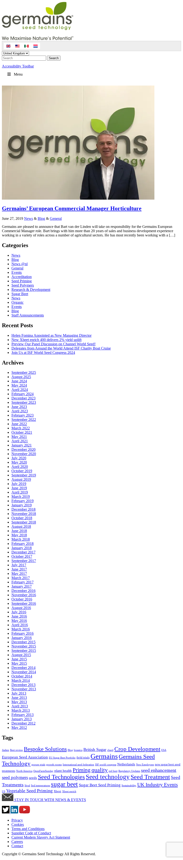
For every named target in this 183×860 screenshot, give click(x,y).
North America (24, 771)
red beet (113, 771)
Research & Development (30, 290)
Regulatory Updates (129, 771)
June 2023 (19, 407)
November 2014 (23, 672)
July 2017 (18, 565)
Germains (104, 756)
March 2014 (20, 680)
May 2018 (19, 535)
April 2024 (19, 390)
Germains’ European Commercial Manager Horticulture (72, 208)
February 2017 (22, 582)
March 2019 (20, 497)
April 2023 (19, 411)
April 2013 (19, 706)
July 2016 (18, 612)
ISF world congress (105, 764)
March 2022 (20, 428)
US (3, 791)
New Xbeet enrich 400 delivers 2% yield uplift (46, 340)
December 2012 (23, 723)
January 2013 (21, 719)
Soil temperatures (40, 785)
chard (110, 750)
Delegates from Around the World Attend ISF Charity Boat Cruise (61, 348)
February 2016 (22, 633)
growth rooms (54, 764)
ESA (163, 750)
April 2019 (19, 492)
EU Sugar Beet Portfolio (62, 757)
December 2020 (23, 449)
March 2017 (20, 578)
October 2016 (21, 599)
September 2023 (23, 402)
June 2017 (19, 569)
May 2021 (19, 437)
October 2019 (21, 471)
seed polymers (15, 777)
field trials (83, 757)
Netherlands (126, 764)
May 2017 (19, 574)
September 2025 (23, 372)
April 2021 (19, 441)
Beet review (16, 750)
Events (16, 272)
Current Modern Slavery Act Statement (40, 837)
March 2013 (20, 710)
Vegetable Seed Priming (29, 790)
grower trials (38, 764)
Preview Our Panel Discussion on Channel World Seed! (53, 344)
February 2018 (22, 544)
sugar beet (64, 784)
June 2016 (19, 616)
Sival (27, 785)
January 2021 (21, 445)
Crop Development (137, 749)
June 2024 (19, 381)
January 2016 (21, 638)
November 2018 (23, 514)
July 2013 (18, 693)
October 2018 (21, 518)
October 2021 (21, 432)
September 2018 (23, 522)
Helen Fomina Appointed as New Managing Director (51, 335)
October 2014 (21, 676)
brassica (78, 750)
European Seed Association (25, 757)
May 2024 (19, 385)
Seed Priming (21, 281)
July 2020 (18, 458)
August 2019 (21, 479)
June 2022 (19, 424)
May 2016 (19, 621)
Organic (17, 302)
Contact (17, 846)
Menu (18, 74)
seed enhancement (158, 770)
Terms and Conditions (28, 829)
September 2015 (23, 651)
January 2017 (21, 586)
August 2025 (21, 377)
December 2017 (23, 552)
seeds (33, 778)
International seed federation (78, 764)
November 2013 (23, 689)
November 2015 (23, 646)
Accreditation (21, 277)
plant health (63, 771)
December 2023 (23, 398)
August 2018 (21, 526)
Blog (41, 218)
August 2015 (21, 655)
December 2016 (23, 591)
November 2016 (23, 595)
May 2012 (19, 727)
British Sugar (94, 749)
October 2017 (21, 556)
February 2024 (22, 394)
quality (100, 770)
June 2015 (19, 659)
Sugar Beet (19, 294)
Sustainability (129, 785)
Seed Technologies (61, 777)
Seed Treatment (150, 776)
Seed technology (108, 776)
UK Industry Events (157, 784)
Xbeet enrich (69, 791)
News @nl (19, 264)
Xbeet (57, 791)
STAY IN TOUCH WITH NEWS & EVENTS (49, 800)
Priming (82, 770)
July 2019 (18, 484)
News (28, 218)
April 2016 (19, 625)
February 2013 (22, 715)
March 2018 (20, 539)
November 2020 (23, 454)
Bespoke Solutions (45, 749)
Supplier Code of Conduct (31, 833)
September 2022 (23, 420)
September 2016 (23, 603)
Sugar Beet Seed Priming (100, 785)
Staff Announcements (27, 315)
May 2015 (19, 663)
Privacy (17, 820)
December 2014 (23, 668)
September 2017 (23, 561)
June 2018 (19, 531)
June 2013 (19, 698)
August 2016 (21, 608)
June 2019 (19, 488)
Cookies (17, 824)
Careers (17, 842)
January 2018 (21, 548)
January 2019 (21, 505)
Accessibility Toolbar (18, 66)
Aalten (5, 750)
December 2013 (23, 685)
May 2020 (19, 462)
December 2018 (23, 509)
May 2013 (19, 702)
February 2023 (22, 415)
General (56, 218)
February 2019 (22, 501)
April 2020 (19, 467)
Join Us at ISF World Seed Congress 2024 (43, 353)
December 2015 (23, 642)
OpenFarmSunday (43, 771)
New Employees (145, 764)
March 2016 (20, 629)
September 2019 (23, 475)
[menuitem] (8, 46)
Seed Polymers (22, 285)
